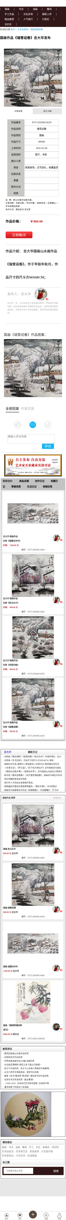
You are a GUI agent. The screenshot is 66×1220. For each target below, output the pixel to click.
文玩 (38, 1147)
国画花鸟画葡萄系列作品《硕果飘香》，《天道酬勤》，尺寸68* (31, 790)
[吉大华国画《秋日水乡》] (33, 825)
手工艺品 (9, 14)
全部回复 (12, 408)
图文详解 (47, 111)
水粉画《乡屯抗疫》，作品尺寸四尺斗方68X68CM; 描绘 (29, 760)
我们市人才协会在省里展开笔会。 (19, 783)
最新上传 (47, 14)
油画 (35, 9)
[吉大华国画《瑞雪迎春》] (33, 884)
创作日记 (40, 481)
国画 (7, 9)
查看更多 (57, 798)
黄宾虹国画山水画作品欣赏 (16, 1053)
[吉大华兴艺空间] (58, 538)
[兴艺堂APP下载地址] (33, 464)
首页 (13, 29)
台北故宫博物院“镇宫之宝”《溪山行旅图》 (22, 1065)
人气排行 (28, 19)
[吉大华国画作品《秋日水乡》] (33, 575)
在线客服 (32, 1155)
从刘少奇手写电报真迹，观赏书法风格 (21, 1072)
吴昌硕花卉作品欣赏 (13, 1057)
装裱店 (46, 1147)
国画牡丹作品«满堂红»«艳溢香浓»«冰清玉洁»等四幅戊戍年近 (31, 764)
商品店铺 (24, 481)
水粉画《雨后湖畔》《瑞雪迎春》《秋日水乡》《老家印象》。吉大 (32, 756)
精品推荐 (9, 19)
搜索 (56, 1171)
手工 (31, 1147)
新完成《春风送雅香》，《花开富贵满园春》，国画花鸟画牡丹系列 (33, 775)
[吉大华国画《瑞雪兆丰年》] (33, 943)
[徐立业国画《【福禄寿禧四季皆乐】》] (33, 1002)
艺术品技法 (8, 1151)
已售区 (45, 19)
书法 (21, 9)
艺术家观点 (8, 1155)
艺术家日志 (22, 1151)
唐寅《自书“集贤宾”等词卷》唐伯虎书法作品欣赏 (26, 1076)
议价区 (8, 24)
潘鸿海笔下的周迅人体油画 (16, 1087)
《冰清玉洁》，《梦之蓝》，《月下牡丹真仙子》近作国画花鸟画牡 (32, 768)
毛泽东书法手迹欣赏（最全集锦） (19, 1079)
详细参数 (18, 111)
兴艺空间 (20, 1155)
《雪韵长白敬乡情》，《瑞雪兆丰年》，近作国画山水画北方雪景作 (33, 771)
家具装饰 (34, 1151)
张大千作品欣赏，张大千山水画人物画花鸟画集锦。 (27, 1068)
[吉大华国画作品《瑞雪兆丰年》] (33, 513)
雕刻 (49, 9)
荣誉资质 (16, 486)
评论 (48, 446)
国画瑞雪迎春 (37, 29)
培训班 (55, 1147)
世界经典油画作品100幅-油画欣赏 (19, 1061)
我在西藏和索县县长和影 (15, 779)
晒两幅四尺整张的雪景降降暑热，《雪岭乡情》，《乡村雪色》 (31, 786)
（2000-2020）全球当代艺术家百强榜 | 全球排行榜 (26, 1083)
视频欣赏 (47, 486)
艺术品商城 (23, 29)
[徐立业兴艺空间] (58, 1027)
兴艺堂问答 (47, 1151)
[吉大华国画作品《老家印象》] (33, 637)
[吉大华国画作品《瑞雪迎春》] (33, 699)
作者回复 (27, 408)
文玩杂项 (28, 14)
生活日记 (32, 486)
